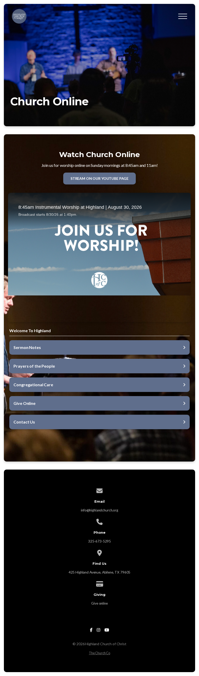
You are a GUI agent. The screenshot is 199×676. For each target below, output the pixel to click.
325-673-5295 (99, 541)
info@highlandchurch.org (99, 510)
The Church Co (99, 653)
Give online (99, 603)
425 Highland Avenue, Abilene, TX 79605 (100, 572)
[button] (182, 16)
